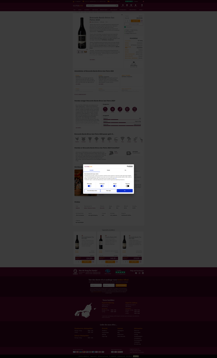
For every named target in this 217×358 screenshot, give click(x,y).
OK (124, 190)
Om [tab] (125, 170)
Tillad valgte (108, 190)
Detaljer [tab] (108, 170)
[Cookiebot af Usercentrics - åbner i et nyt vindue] (128, 166)
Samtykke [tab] (92, 170)
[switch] (102, 186)
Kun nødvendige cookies (92, 190)
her (116, 178)
